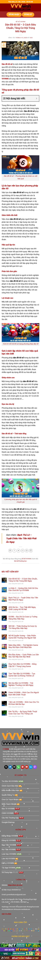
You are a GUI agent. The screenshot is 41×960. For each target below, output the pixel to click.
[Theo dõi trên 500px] (31, 767)
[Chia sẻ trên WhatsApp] (10, 551)
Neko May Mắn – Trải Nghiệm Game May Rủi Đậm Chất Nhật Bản (23, 646)
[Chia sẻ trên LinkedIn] (31, 551)
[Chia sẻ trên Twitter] (18, 551)
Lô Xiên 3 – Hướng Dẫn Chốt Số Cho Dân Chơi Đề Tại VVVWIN (23, 589)
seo (31, 37)
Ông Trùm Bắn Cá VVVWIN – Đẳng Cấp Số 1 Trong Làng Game (22, 665)
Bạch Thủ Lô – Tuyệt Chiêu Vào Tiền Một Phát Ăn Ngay (21, 538)
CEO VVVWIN (6, 914)
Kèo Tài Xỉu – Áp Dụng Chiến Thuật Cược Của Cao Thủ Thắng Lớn (23, 712)
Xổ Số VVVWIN (20, 21)
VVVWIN (5, 79)
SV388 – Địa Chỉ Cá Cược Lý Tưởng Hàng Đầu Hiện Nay (23, 618)
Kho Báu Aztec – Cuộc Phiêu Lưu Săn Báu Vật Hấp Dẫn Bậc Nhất (24, 656)
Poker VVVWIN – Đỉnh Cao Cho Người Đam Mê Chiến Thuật (24, 693)
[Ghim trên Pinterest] (27, 551)
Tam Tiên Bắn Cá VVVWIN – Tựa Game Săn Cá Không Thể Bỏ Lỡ (22, 675)
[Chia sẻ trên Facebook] (14, 551)
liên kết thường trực (20, 561)
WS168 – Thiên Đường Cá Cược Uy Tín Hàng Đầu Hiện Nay (23, 627)
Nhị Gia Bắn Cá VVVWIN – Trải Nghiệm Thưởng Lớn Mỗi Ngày (21, 684)
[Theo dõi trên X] (6, 767)
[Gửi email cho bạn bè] (22, 551)
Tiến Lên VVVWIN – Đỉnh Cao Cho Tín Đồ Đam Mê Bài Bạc (24, 703)
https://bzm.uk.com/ (15, 885)
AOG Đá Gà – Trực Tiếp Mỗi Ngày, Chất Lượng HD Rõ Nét (22, 608)
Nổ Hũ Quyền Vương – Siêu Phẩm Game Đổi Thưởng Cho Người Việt (22, 636)
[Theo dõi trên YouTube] (27, 767)
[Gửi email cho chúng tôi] (14, 767)
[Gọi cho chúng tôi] (18, 767)
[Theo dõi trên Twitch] (35, 767)
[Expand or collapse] (36, 98)
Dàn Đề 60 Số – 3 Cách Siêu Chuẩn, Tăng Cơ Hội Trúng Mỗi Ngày (23, 580)
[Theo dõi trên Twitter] (10, 767)
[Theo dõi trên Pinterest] (22, 767)
